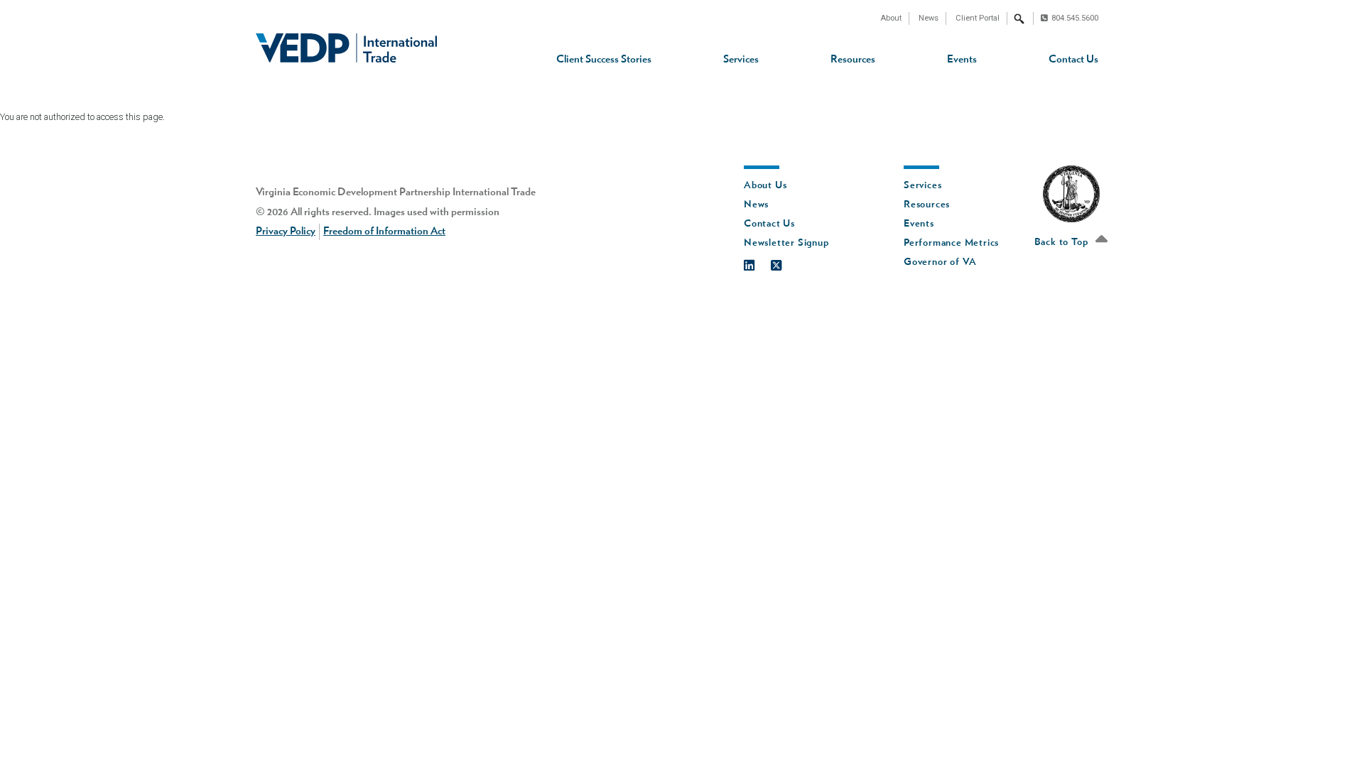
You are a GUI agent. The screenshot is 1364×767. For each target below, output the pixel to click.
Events (962, 59)
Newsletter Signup (786, 243)
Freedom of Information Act (384, 231)
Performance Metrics (951, 243)
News (928, 18)
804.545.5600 (1074, 18)
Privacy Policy (285, 231)
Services (741, 59)
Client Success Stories (603, 59)
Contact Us (1073, 59)
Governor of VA (940, 262)
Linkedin (756, 262)
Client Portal (978, 18)
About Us (765, 185)
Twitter (783, 262)
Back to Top (1062, 242)
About (891, 18)
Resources (852, 59)
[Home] (346, 47)
